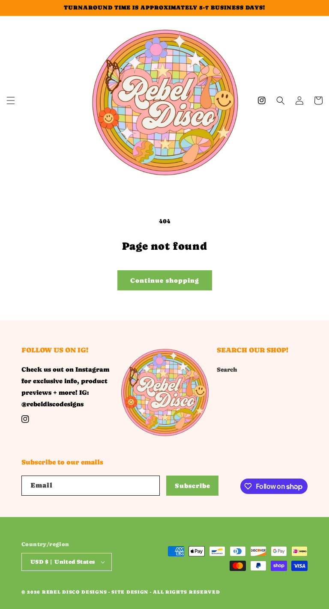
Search (227, 369)
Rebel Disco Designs (74, 592)
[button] (10, 100)
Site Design (129, 592)
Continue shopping (164, 280)
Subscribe (192, 485)
